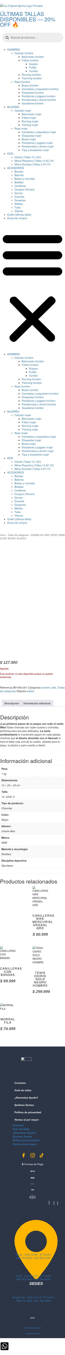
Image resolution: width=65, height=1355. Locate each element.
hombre (45, 687)
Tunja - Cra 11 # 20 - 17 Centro (33, 1275)
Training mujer (30, 125)
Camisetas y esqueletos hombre (40, 89)
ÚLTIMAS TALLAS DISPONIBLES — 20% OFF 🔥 (27, 19)
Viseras (18, 211)
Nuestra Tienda (32, 1333)
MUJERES (13, 107)
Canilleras (20, 186)
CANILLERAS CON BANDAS (11, 971)
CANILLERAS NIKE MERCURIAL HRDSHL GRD (43, 921)
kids (54, 687)
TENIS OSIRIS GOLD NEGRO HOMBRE (40, 979)
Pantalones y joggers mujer (37, 143)
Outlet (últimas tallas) (19, 214)
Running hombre (31, 74)
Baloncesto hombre (33, 56)
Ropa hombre (22, 82)
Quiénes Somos (24, 1105)
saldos (30, 691)
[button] (32, 287)
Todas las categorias (18, 535)
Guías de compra (17, 218)
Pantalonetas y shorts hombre (39, 100)
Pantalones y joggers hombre (38, 96)
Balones (19, 175)
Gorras (18, 193)
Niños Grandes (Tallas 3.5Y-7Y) (32, 164)
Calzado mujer (22, 110)
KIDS (10, 153)
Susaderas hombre (33, 103)
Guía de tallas (22, 1090)
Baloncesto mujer (32, 114)
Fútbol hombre (30, 60)
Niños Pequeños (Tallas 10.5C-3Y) (34, 160)
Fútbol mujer (29, 117)
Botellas (18, 182)
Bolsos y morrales (24, 178)
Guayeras (20, 200)
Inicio (2, 535)
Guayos (33, 64)
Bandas (18, 171)
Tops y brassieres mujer (35, 150)
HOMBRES (13, 49)
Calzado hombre (23, 53)
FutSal (32, 67)
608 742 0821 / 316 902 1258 (33, 1258)
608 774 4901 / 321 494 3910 (33, 1300)
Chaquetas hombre (33, 92)
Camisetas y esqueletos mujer (39, 132)
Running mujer (30, 121)
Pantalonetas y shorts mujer (38, 146)
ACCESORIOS (15, 168)
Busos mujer (29, 139)
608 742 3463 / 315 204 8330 (33, 1279)
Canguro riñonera (24, 189)
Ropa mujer (21, 128)
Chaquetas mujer (31, 135)
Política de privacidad (27, 1112)
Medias (18, 204)
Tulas (17, 207)
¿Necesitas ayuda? (32, 1328)
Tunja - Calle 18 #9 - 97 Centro (33, 1254)
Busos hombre (30, 85)
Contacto (20, 1082)
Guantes (19, 196)
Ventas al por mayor (26, 1119)
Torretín (33, 71)
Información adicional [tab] (36, 703)
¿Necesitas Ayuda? (26, 1097)
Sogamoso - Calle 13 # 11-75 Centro (33, 1297)
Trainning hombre (32, 78)
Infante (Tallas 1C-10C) (27, 157)
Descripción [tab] (11, 703)
